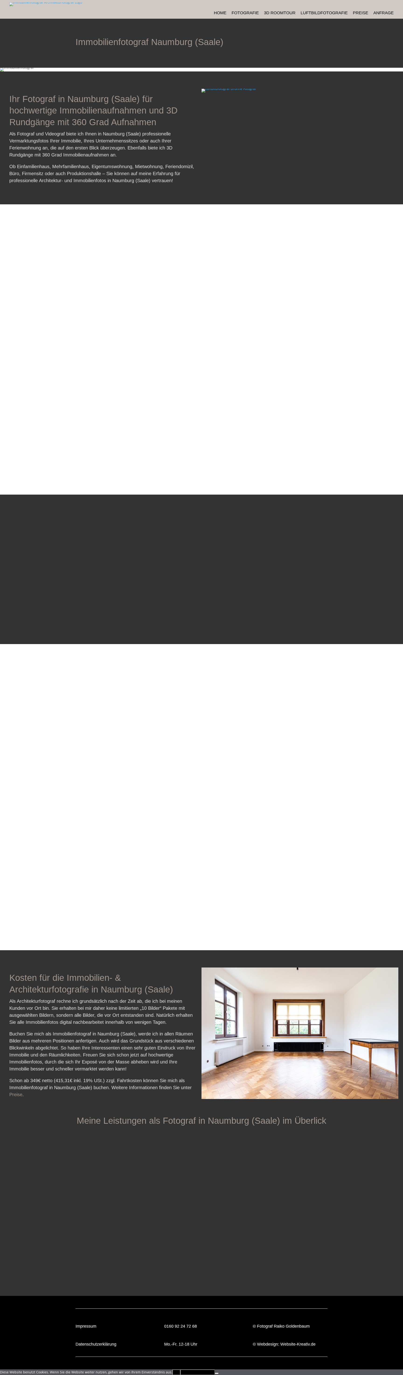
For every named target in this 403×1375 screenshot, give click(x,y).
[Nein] (217, 1373)
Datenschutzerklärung (96, 1344)
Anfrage (383, 13)
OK (176, 1372)
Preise (360, 13)
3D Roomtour (279, 13)
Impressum (86, 1326)
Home (220, 13)
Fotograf (265, 1326)
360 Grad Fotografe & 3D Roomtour (216, 1272)
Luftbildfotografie (324, 13)
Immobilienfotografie (69, 1272)
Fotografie (245, 13)
